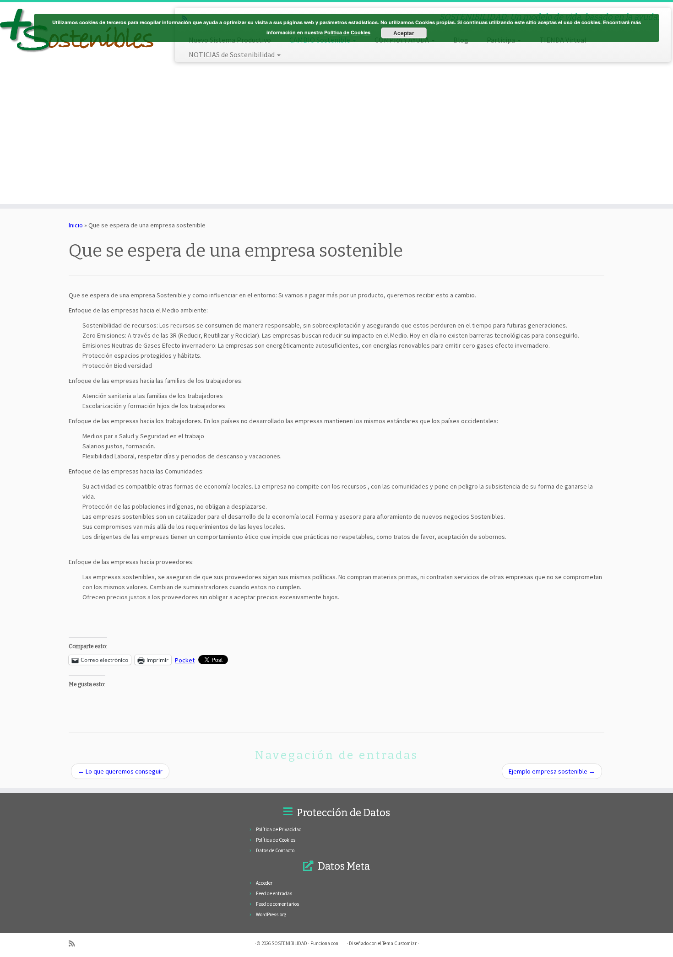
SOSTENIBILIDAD (289, 943)
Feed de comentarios (277, 904)
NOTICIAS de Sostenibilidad (232, 54)
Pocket (185, 660)
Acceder (264, 883)
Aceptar (403, 33)
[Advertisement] (423, 135)
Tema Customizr (399, 943)
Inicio (76, 225)
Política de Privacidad (279, 829)
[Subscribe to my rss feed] (75, 943)
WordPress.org (271, 914)
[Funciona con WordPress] (342, 941)
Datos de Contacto (275, 850)
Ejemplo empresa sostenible (552, 771)
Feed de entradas (274, 893)
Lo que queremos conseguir (120, 771)
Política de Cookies (275, 840)
